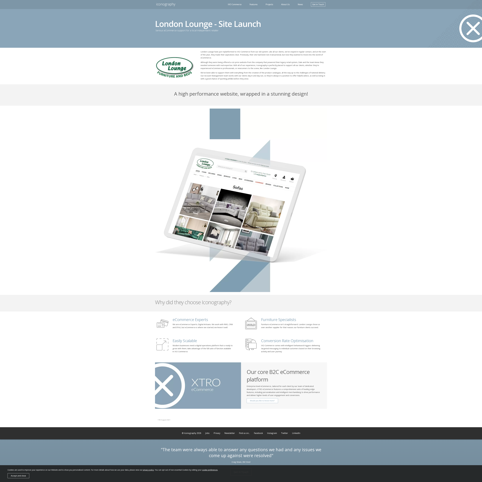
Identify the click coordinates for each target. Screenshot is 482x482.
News (300, 4)
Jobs (207, 433)
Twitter (284, 433)
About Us (285, 4)
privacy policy (148, 470)
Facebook (258, 433)
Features (254, 4)
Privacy (217, 433)
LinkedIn (296, 433)
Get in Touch (318, 4)
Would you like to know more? (262, 400)
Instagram (272, 433)
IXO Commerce (235, 4)
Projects (269, 4)
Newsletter (229, 433)
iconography (165, 4)
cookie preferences (210, 470)
